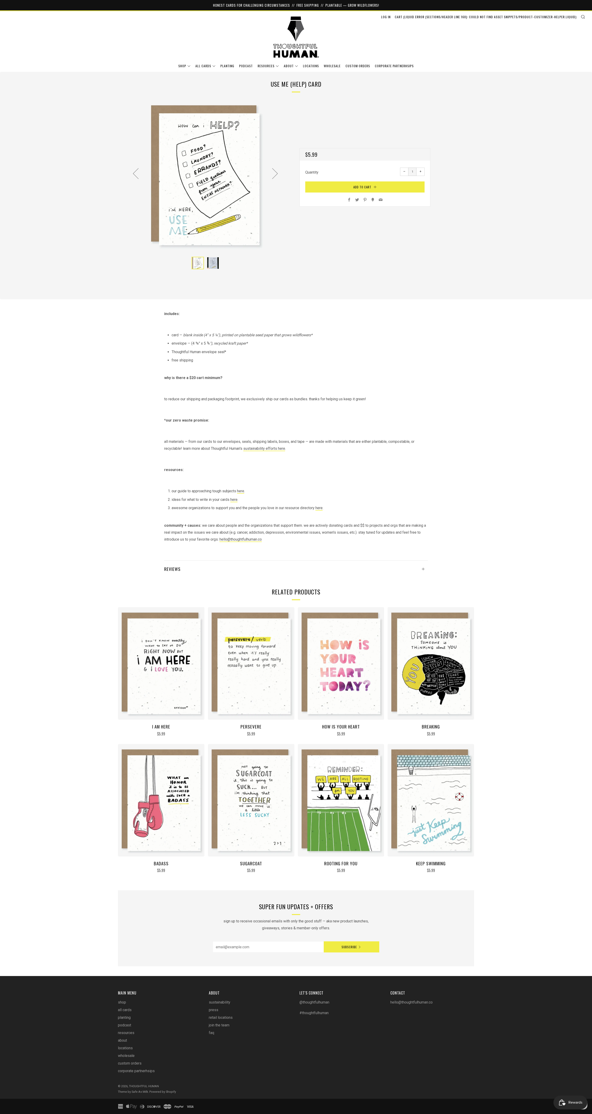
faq (211, 1033)
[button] (197, 263)
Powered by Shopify (162, 1091)
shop (182, 65)
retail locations (221, 1017)
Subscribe (349, 947)
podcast (246, 65)
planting (227, 65)
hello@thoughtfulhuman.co (240, 539)
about (289, 65)
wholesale (332, 65)
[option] (205, 175)
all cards (203, 65)
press (213, 1010)
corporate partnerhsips (394, 65)
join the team (219, 1025)
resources (266, 65)
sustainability (219, 1002)
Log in (386, 16)
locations (311, 65)
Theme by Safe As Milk (133, 1091)
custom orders (357, 65)
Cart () (486, 16)
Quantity (311, 172)
